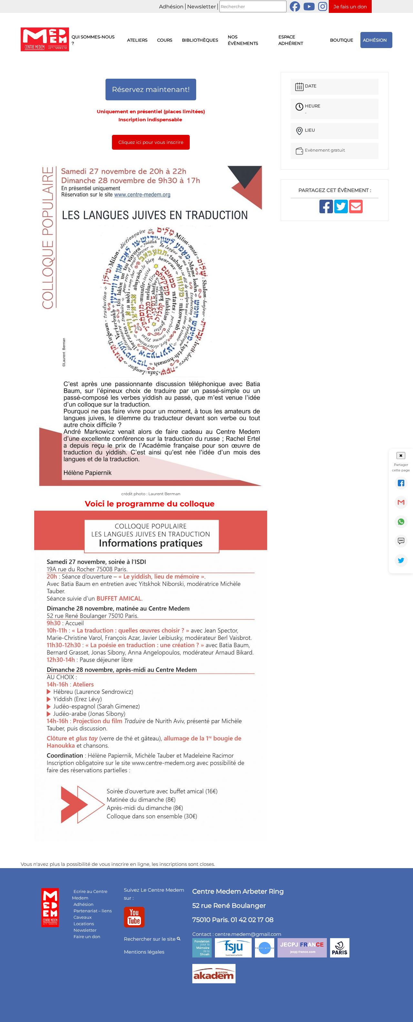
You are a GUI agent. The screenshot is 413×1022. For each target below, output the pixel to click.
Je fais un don (350, 7)
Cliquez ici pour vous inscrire (150, 142)
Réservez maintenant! (151, 89)
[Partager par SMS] (401, 541)
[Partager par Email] (401, 502)
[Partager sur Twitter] (401, 560)
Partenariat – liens (93, 910)
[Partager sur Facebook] (401, 482)
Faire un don (87, 936)
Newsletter (201, 7)
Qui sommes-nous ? (93, 40)
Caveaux (83, 917)
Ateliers (137, 40)
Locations (84, 923)
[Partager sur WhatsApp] (401, 521)
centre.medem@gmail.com (248, 934)
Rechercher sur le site (150, 939)
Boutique (341, 40)
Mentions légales (144, 952)
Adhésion (171, 7)
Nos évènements (243, 40)
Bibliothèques (200, 40)
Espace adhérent (290, 40)
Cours (164, 40)
